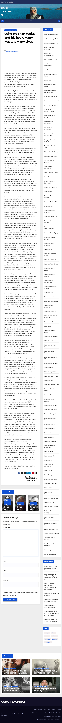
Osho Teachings (49, 502)
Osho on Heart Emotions (40, 686)
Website (5, 580)
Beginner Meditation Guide (11, 686)
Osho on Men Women (51, 363)
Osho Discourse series (51, 172)
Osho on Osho (48, 380)
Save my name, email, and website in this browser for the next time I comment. (20, 594)
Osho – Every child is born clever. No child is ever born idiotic (51, 613)
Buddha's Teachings (50, 96)
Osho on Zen (48, 460)
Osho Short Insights (50, 483)
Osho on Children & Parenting (41, 668)
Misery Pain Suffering (51, 152)
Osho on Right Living (50, 409)
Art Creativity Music (50, 59)
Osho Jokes (48, 191)
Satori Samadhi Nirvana (40, 709)
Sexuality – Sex (57, 712)
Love (46, 712)
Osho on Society (49, 433)
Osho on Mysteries (50, 372)
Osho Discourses (49, 177)
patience (54, 639)
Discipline (47, 633)
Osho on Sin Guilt (49, 428)
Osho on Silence (49, 424)
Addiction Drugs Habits (51, 39)
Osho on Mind (48, 367)
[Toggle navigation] (31, 21)
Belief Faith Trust (49, 80)
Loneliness (47, 639)
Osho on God (48, 292)
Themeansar (4, 715)
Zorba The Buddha (50, 554)
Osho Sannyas (48, 475)
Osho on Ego (48, 249)
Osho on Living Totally (51, 336)
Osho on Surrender (50, 441)
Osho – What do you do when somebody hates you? (50, 568)
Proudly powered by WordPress (9, 713)
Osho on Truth (49, 452)
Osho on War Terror (50, 456)
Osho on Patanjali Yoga (51, 384)
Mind (50, 712)
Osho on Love (48, 341)
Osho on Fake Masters (51, 264)
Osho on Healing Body (51, 301)
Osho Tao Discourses (51, 498)
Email (5, 571)
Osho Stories (48, 488)
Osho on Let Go (49, 322)
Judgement (55, 636)
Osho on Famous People (10, 30)
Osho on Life (48, 326)
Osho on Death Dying (51, 233)
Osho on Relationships (51, 395)
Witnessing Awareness (51, 550)
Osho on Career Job (50, 216)
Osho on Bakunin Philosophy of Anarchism (29, 478)
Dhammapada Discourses (43, 719)
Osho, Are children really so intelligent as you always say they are (45, 673)
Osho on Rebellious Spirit (7, 504)
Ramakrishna (48, 642)
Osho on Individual (50, 311)
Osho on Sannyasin (50, 414)
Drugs (53, 633)
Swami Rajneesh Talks (51, 529)
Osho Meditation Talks (51, 202)
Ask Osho (47, 70)
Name (5, 561)
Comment (6, 528)
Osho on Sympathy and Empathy (45, 689)
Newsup (24, 713)
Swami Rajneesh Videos (51, 533)
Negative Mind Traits (50, 156)
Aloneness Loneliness (51, 43)
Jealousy (47, 636)
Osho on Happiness (50, 297)
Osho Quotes (48, 470)
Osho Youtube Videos (51, 506)
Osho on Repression (50, 405)
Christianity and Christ (51, 105)
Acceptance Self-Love (51, 34)
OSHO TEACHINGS (7, 12)
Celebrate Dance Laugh (51, 101)
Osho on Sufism (49, 437)
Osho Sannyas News (50, 479)
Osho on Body (48, 206)
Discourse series (56, 716)
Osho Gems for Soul (50, 187)
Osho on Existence (50, 260)
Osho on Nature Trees (51, 376)
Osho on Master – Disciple (54, 709)
